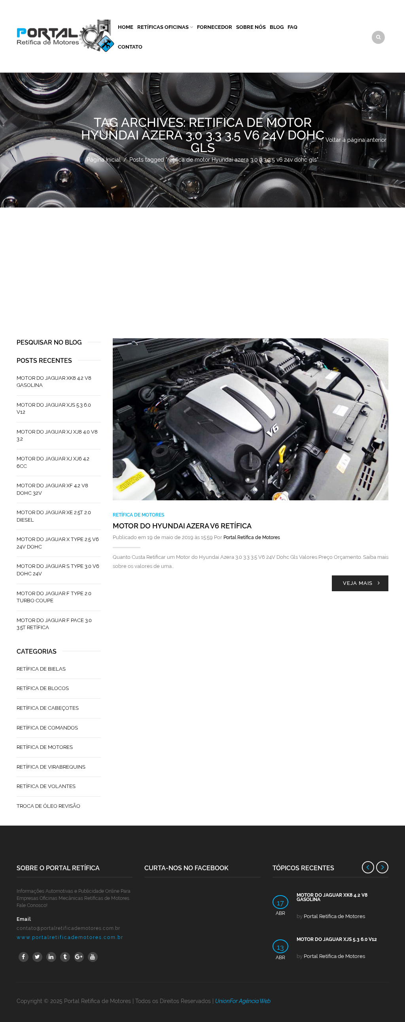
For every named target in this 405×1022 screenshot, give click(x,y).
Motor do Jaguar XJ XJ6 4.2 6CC (53, 462)
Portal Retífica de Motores (251, 537)
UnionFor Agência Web (243, 1001)
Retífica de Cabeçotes (48, 708)
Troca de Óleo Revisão (48, 806)
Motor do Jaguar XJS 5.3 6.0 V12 (54, 408)
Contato (130, 47)
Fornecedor (214, 27)
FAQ (292, 27)
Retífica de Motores (138, 515)
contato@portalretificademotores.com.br (68, 928)
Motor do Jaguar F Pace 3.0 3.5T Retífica (54, 624)
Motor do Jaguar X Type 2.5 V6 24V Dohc (58, 543)
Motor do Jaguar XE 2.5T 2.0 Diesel (54, 516)
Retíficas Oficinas (163, 27)
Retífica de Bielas (41, 669)
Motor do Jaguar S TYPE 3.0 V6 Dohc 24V (58, 570)
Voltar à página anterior (356, 140)
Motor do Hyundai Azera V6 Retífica (182, 526)
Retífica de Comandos (47, 728)
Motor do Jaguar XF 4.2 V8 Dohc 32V (52, 489)
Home (125, 27)
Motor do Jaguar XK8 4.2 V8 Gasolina (54, 381)
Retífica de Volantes (46, 786)
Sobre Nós (251, 27)
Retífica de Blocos (43, 688)
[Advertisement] (202, 267)
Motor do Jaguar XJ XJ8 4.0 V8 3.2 (57, 435)
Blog (277, 27)
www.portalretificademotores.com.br (70, 937)
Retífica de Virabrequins (51, 767)
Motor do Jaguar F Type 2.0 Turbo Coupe (54, 597)
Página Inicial (104, 160)
